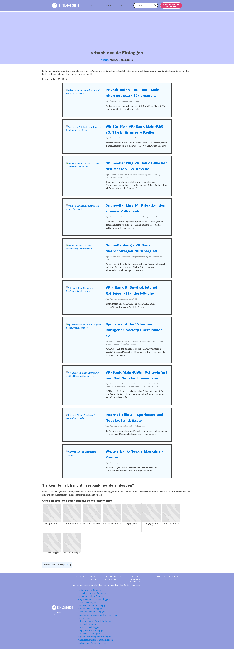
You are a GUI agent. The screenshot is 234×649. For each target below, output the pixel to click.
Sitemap (80, 577)
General (105, 60)
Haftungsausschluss (168, 577)
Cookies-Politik (94, 578)
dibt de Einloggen (86, 618)
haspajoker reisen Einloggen (91, 630)
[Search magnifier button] (155, 5)
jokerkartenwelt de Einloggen (91, 612)
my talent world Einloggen (90, 590)
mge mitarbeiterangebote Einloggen (95, 637)
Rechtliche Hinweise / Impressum (135, 579)
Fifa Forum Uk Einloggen (89, 634)
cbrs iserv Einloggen (87, 602)
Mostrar (67, 565)
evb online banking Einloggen (91, 596)
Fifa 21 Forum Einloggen (89, 627)
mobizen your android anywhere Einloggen (97, 615)
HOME (92, 5)
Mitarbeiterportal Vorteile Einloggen (95, 621)
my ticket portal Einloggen (90, 609)
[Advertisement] (117, 29)
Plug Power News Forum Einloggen (94, 599)
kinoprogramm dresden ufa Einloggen (95, 640)
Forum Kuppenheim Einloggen (92, 593)
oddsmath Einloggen (87, 624)
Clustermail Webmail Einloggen (92, 605)
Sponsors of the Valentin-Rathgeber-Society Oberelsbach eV (134, 330)
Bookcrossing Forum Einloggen (92, 643)
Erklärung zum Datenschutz (113, 578)
